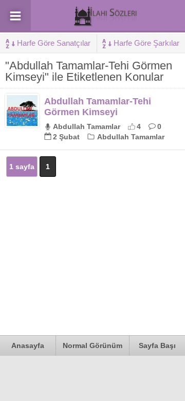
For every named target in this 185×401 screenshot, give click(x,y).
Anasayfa (27, 345)
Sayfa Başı (157, 345)
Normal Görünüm (92, 345)
